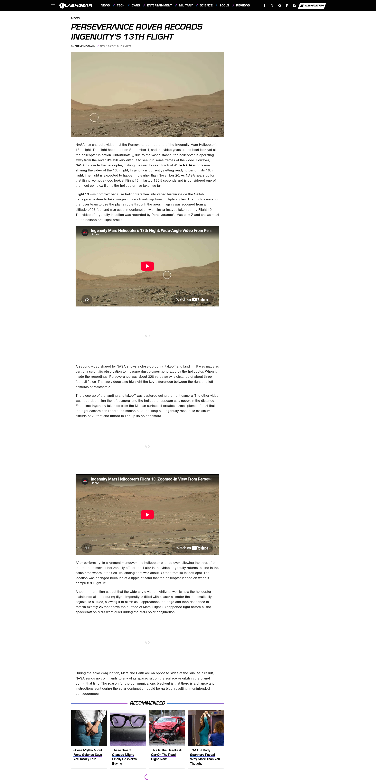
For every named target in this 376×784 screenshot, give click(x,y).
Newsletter (314, 5)
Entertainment (159, 5)
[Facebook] (265, 6)
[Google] (280, 6)
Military (186, 5)
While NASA (183, 165)
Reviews (243, 5)
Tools (224, 5)
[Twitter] (272, 6)
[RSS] (294, 6)
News (105, 5)
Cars (136, 5)
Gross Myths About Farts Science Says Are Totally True (87, 754)
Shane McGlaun (85, 46)
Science (206, 5)
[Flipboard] (287, 6)
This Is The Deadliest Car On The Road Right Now (166, 754)
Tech (121, 5)
